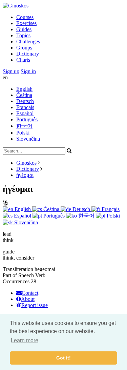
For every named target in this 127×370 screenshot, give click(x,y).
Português (27, 119)
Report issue (34, 305)
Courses (25, 17)
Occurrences (16, 281)
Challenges (28, 41)
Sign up (11, 71)
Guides (23, 29)
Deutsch (25, 101)
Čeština (24, 95)
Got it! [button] (63, 358)
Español (25, 113)
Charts (23, 60)
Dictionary (27, 54)
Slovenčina (28, 139)
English (24, 89)
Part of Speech (18, 275)
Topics (23, 35)
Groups (24, 47)
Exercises (26, 23)
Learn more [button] (24, 340)
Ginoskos (26, 163)
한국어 (24, 126)
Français (25, 107)
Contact (30, 293)
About (28, 299)
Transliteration (18, 269)
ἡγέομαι (25, 175)
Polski (22, 133)
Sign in (28, 71)
